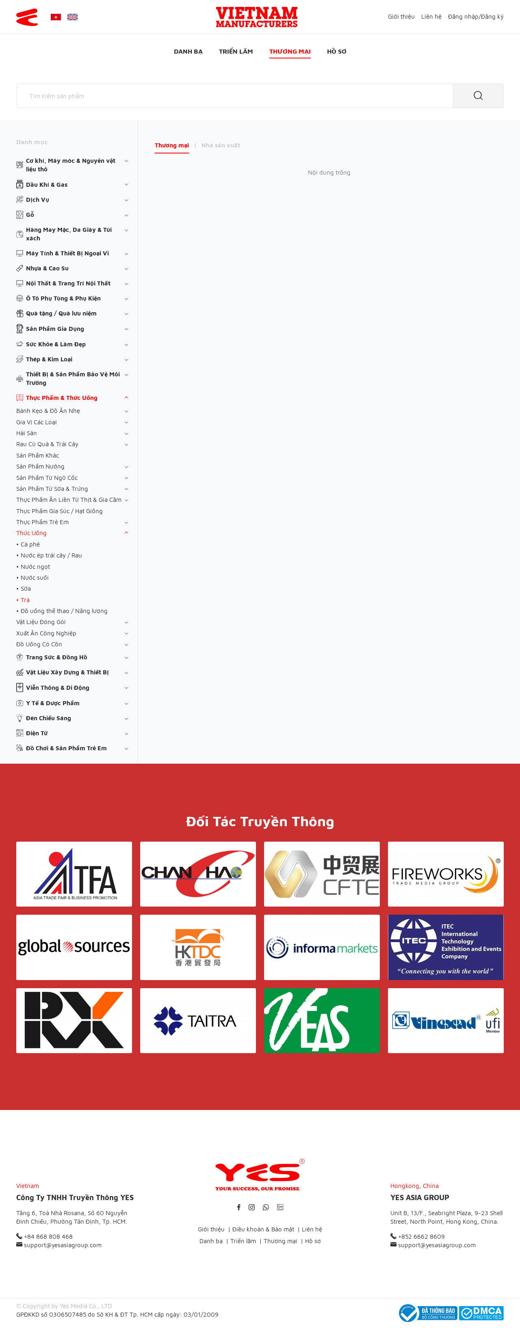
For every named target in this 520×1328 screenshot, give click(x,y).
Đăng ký (492, 16)
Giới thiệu (401, 16)
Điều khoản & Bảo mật (263, 1229)
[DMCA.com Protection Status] (481, 1313)
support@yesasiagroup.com (62, 1245)
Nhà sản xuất (221, 145)
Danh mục (32, 141)
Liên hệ (431, 16)
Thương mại (290, 51)
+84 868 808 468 (47, 1236)
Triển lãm (236, 51)
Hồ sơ (337, 51)
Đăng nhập (463, 16)
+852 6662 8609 (420, 1236)
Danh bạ (188, 51)
